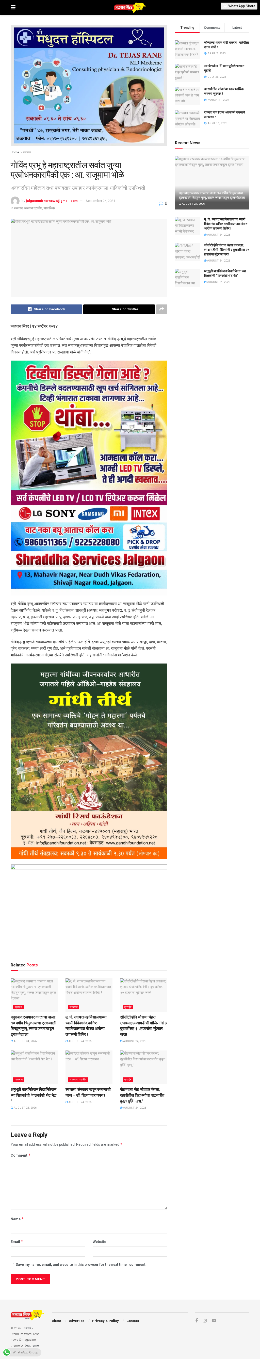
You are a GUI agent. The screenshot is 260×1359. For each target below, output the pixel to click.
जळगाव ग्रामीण (33, 208)
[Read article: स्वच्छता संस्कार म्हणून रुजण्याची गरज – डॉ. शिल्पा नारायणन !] (89, 1067)
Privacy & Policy (105, 1321)
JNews (26, 1328)
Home (15, 152)
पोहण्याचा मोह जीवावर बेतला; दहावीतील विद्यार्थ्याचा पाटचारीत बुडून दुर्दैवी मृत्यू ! (142, 1095)
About (56, 1321)
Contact (132, 1321)
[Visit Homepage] (129, 8)
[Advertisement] (88, 943)
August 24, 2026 (25, 1041)
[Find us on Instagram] (205, 1321)
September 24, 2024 (100, 201)
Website (99, 1242)
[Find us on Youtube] (214, 1321)
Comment (21, 1155)
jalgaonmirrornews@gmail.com (52, 201)
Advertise (76, 1321)
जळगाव (27, 152)
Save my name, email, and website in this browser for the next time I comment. (81, 1265)
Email (17, 1241)
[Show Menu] (13, 7)
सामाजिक (49, 208)
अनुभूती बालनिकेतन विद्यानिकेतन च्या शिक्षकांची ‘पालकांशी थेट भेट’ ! (34, 1095)
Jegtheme (31, 1345)
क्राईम (18, 1007)
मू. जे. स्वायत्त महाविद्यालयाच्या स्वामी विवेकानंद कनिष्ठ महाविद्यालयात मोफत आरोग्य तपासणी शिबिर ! (225, 223)
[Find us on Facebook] (196, 1321)
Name (17, 1219)
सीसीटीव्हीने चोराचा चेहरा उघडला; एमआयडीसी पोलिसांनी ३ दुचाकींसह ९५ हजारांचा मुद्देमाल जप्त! (226, 249)
